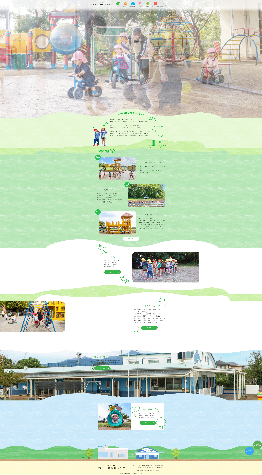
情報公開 (151, 468)
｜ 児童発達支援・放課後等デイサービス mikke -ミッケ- (149, 470)
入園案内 (156, 465)
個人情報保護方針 (159, 468)
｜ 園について (134, 465)
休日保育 (161, 465)
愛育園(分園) (149, 465)
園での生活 (142, 465)
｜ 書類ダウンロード (143, 468)
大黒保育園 (100, 3)
